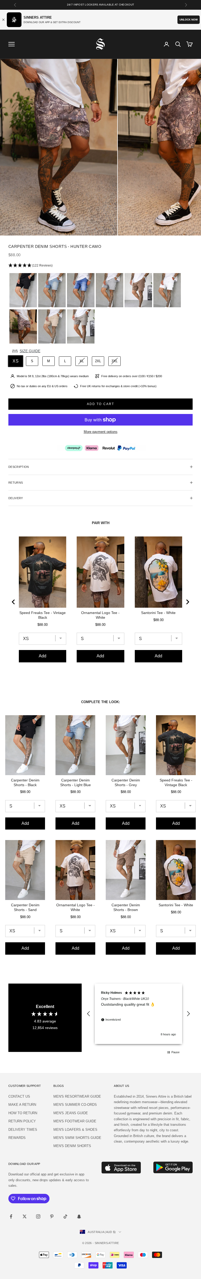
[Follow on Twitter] (24, 1216)
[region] (138, 1013)
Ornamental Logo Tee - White (100, 615)
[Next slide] (187, 602)
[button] (100, 265)
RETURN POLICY (22, 1121)
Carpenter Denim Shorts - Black (25, 782)
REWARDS (17, 1138)
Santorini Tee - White (158, 613)
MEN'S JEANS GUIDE (70, 1113)
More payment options (101, 432)
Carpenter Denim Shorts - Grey (125, 782)
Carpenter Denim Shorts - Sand (25, 907)
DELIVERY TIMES (22, 1130)
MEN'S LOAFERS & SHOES (75, 1130)
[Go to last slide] (13, 602)
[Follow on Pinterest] (51, 1216)
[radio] (22, 290)
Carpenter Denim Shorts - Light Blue (75, 782)
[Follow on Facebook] (11, 1216)
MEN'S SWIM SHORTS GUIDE (77, 1138)
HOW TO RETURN (22, 1113)
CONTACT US (19, 1096)
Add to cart (100, 404)
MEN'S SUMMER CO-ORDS (75, 1105)
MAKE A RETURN (22, 1105)
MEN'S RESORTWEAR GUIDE (77, 1096)
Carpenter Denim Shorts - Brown (125, 907)
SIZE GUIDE (30, 351)
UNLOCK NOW (189, 19)
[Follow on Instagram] (38, 1216)
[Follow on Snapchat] (79, 1216)
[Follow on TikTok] (65, 1216)
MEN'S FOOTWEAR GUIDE (74, 1121)
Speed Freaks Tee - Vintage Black (42, 615)
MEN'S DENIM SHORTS (72, 1146)
